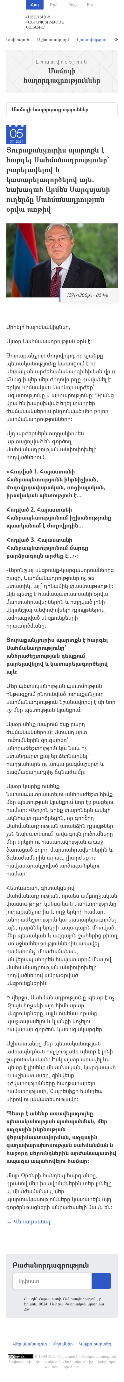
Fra (90, 5)
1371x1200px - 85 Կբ (87, 295)
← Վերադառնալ (28, 1221)
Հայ (35, 5)
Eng (72, 5)
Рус (53, 5)
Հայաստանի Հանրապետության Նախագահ (44, 22)
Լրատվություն (92, 40)
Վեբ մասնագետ (30, 1344)
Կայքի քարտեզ (95, 1344)
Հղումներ (63, 1344)
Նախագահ (17, 40)
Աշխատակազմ (53, 40)
